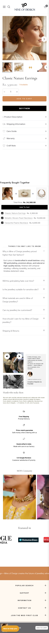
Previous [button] (5, 39)
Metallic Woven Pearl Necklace (19, 218)
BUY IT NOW (24, 108)
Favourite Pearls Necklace (16, 223)
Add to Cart (41, 628)
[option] (24, 38)
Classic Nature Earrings (15, 213)
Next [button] (44, 39)
